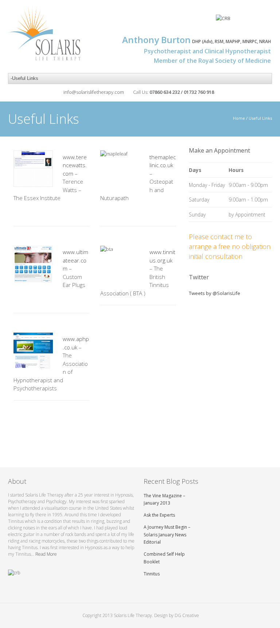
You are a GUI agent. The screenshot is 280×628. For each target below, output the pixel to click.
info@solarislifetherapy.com (93, 92)
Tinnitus (152, 574)
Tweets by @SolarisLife (214, 293)
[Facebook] (238, 21)
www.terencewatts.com (75, 165)
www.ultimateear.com (75, 260)
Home (239, 118)
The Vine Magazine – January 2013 (164, 499)
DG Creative (187, 615)
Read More (46, 554)
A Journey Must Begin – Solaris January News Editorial (167, 534)
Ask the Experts (159, 515)
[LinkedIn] (266, 21)
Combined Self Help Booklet (164, 558)
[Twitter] (252, 21)
